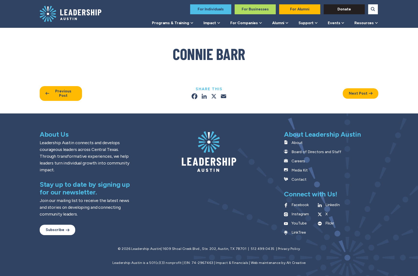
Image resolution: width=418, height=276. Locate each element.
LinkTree (298, 232)
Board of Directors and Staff (316, 151)
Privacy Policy (289, 249)
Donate (344, 9)
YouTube (299, 223)
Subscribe (55, 229)
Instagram (300, 214)
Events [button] (334, 23)
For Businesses (255, 9)
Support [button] (306, 23)
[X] (214, 96)
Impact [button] (209, 23)
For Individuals (211, 9)
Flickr (329, 223)
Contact (298, 179)
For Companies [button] (244, 23)
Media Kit (299, 170)
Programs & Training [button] (170, 23)
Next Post (358, 93)
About (297, 142)
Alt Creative (296, 263)
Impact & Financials (232, 263)
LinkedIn (332, 204)
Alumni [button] (278, 23)
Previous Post (63, 93)
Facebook (300, 204)
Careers (298, 161)
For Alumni (299, 9)
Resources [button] (364, 23)
